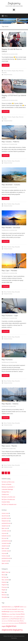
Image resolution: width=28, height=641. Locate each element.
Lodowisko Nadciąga (7, 489)
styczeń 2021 (5, 516)
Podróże (9, 70)
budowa (12, 606)
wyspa (14, 620)
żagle (3, 626)
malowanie (11, 611)
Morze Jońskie (9, 614)
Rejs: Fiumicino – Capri (10, 315)
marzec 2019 (5, 556)
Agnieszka (4, 606)
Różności (21, 70)
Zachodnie (4, 623)
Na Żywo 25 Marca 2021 (8, 482)
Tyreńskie (10, 620)
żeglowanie (7, 630)
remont (23, 618)
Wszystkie (4, 72)
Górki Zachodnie (8, 609)
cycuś (16, 606)
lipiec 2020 (4, 528)
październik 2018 (6, 558)
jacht (15, 609)
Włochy (22, 620)
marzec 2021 (5, 513)
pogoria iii (4, 618)
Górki (3, 609)
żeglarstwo (11, 626)
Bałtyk (9, 606)
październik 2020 (6, 523)
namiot (10, 616)
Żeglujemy (14, 3)
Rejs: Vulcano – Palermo (10, 142)
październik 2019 (6, 541)
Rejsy (17, 70)
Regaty (13, 70)
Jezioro (18, 609)
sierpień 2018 (5, 561)
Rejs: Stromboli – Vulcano (11, 185)
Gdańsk (21, 606)
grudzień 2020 (5, 518)
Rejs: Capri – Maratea (9, 270)
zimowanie (16, 623)
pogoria (18, 616)
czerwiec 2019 (5, 551)
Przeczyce (4, 587)
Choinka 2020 (5, 494)
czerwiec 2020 (5, 531)
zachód (7, 623)
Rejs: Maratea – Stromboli (11, 227)
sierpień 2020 (5, 526)
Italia (13, 609)
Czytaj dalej (5, 65)
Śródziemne (22, 623)
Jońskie (22, 609)
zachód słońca (11, 623)
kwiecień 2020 (5, 536)
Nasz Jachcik (5, 579)
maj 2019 (4, 553)
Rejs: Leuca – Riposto (9, 446)
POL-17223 (9, 618)
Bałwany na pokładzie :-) (8, 487)
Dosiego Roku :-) (6, 492)
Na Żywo (4, 577)
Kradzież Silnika (6, 502)
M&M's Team (5, 572)
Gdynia (25, 606)
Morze (5, 70)
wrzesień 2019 (5, 543)
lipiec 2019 (4, 548)
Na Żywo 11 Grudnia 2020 (8, 497)
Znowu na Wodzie (6, 484)
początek (14, 616)
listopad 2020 (5, 521)
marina (15, 611)
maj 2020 (4, 533)
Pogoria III (4, 584)
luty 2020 (4, 538)
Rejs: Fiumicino (7, 360)
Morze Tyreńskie (16, 614)
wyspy (17, 620)
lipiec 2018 (4, 563)
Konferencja (5, 611)
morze (4, 614)
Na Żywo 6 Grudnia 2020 (8, 499)
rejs (21, 618)
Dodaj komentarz (8, 74)
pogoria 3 (22, 616)
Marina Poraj (20, 611)
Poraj (12, 618)
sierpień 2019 (5, 546)
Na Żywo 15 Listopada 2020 (9, 504)
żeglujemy (18, 630)
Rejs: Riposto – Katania (10, 404)
